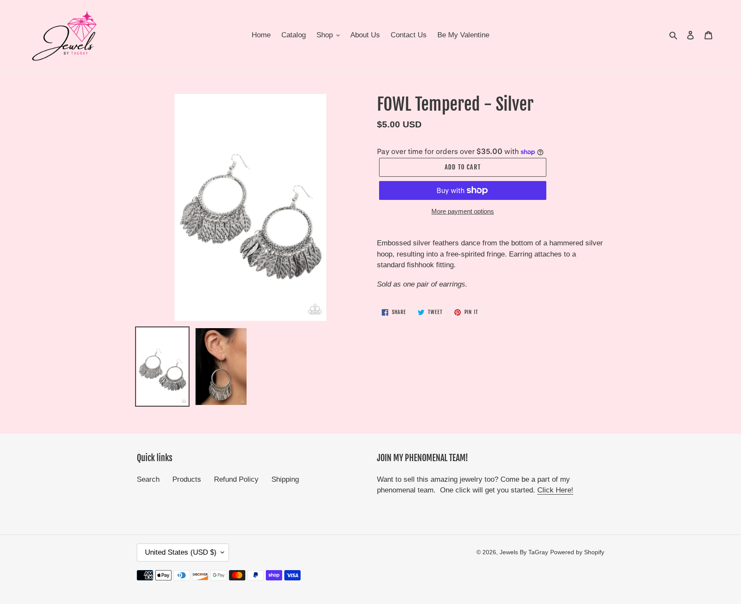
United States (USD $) (181, 552)
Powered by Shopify (577, 552)
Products (186, 479)
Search (148, 479)
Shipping (285, 479)
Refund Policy (236, 479)
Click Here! (555, 490)
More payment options (462, 211)
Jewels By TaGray (524, 552)
